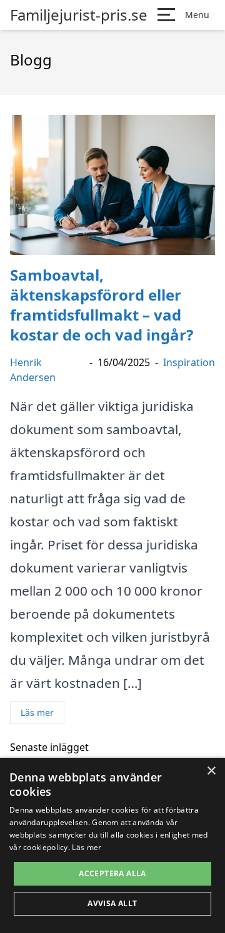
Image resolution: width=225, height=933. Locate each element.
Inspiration (189, 362)
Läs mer (37, 712)
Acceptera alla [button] (112, 873)
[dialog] (112, 845)
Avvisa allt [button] (112, 903)
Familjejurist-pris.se (79, 15)
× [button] (211, 771)
